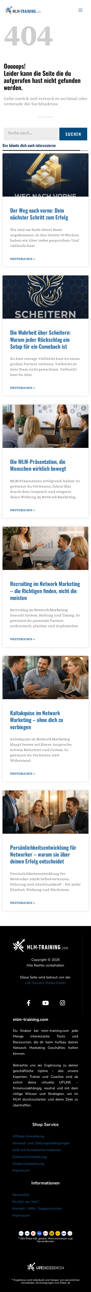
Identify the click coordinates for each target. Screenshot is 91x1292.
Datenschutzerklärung (29, 1156)
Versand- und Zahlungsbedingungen (41, 1143)
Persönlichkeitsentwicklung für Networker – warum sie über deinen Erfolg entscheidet (43, 854)
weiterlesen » (22, 259)
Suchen (73, 134)
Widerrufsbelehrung (28, 1163)
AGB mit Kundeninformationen (36, 1150)
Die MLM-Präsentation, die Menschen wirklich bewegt (38, 465)
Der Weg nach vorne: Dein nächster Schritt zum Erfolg (39, 213)
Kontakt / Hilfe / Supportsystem (37, 1208)
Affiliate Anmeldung (28, 1136)
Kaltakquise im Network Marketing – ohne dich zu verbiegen (36, 720)
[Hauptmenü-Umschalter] (80, 10)
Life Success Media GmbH (45, 982)
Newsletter (21, 1194)
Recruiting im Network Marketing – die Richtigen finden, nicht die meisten (45, 590)
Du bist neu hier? (25, 1201)
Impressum (21, 1170)
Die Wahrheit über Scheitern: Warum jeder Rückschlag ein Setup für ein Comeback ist (40, 339)
